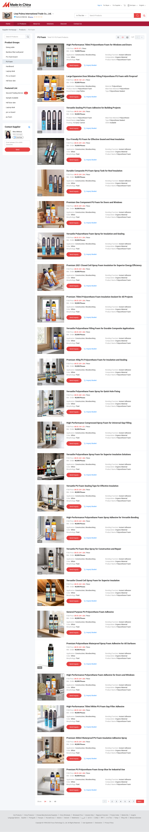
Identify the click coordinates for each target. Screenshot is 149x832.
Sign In (100, 5)
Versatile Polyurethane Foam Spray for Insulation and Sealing (95, 234)
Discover (64, 24)
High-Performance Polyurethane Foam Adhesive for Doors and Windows (100, 675)
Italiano (59, 818)
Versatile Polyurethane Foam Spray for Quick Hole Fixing (93, 391)
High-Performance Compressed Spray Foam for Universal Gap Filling (98, 423)
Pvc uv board (10, 76)
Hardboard (10, 66)
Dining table (10, 47)
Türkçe (116, 818)
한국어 (90, 818)
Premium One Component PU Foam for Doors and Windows (94, 202)
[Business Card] (29, 126)
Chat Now (19, 137)
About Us (36, 24)
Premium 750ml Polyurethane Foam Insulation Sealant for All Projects (99, 297)
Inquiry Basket (91, 65)
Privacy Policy (109, 823)
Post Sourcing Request (144, 15)
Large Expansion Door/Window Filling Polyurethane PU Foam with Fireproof (101, 76)
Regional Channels (102, 815)
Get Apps (132, 5)
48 (55, 801)
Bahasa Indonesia (135, 818)
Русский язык (50, 818)
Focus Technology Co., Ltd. (59, 823)
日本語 (96, 818)
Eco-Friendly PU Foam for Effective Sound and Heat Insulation (95, 139)
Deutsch (66, 818)
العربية (83, 818)
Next (139, 801)
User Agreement (88, 823)
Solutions (50, 24)
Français (40, 818)
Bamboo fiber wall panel (14, 52)
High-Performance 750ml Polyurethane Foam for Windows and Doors (99, 44)
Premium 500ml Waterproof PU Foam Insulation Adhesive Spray (96, 738)
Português (32, 818)
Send (17, 149)
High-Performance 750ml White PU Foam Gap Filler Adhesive (95, 706)
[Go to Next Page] (142, 37)
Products (23, 24)
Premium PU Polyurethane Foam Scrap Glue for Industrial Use (95, 769)
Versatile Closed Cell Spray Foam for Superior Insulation (93, 580)
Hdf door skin (11, 81)
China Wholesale (65, 815)
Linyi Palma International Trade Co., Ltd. (33, 13)
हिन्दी (102, 818)
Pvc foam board (11, 57)
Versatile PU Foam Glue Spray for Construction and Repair (93, 549)
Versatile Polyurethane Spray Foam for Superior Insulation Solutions (98, 454)
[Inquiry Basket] (125, 5)
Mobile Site (125, 815)
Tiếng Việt (124, 818)
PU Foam (9, 61)
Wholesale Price (78, 815)
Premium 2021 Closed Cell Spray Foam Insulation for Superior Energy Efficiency (104, 265)
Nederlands (75, 818)
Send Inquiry (73, 65)
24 (45, 801)
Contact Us (78, 24)
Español (23, 818)
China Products (29, 815)
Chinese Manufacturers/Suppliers (46, 815)
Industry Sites (89, 815)
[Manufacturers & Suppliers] (17, 4)
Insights (133, 815)
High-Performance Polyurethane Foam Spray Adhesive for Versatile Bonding (102, 517)
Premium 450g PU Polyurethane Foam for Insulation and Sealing (96, 360)
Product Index (114, 815)
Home (8, 24)
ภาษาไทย (109, 818)
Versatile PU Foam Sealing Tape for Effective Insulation (92, 486)
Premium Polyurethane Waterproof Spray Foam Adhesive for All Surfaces (101, 643)
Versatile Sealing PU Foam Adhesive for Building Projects (93, 107)
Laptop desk (10, 71)
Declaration (98, 823)
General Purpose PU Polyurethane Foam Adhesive (90, 612)
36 (50, 801)
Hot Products (17, 815)
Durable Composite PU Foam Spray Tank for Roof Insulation (94, 170)
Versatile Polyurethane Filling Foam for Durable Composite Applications (100, 328)
